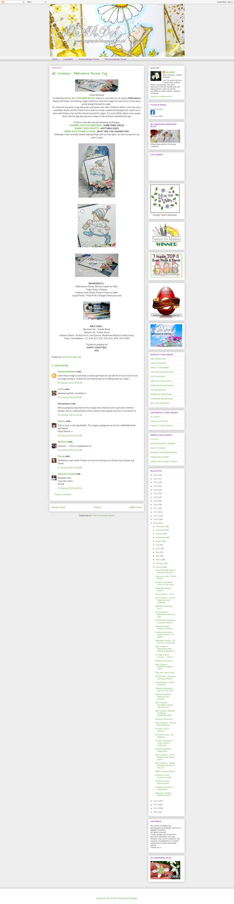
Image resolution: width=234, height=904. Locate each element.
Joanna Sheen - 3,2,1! (164, 594)
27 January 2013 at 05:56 (70, 467)
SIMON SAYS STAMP (159, 457)
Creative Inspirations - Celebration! (164, 788)
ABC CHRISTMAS (158, 359)
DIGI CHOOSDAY (157, 376)
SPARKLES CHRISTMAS (161, 394)
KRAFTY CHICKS (157, 448)
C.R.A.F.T (154, 439)
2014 (155, 519)
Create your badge (156, 116)
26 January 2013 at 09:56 (70, 397)
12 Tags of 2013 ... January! (163, 730)
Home (55, 59)
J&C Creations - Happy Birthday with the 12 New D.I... (165, 765)
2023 (155, 486)
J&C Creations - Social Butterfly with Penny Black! (164, 757)
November (160, 530)
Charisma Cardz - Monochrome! (162, 782)
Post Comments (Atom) (103, 515)
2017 (155, 508)
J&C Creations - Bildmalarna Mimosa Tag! (165, 614)
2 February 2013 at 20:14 (70, 488)
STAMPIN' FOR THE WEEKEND (85, 125)
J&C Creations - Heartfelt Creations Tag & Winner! (164, 704)
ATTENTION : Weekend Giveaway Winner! (165, 677)
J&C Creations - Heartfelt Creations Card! (164, 666)
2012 (155, 801)
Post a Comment (63, 494)
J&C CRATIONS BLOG (82, 98)
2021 (155, 493)
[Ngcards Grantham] (152, 114)
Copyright (68, 59)
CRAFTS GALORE (158, 363)
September (161, 537)
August (159, 541)
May (158, 552)
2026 (155, 475)
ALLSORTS (155, 417)
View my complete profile (161, 96)
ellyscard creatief (66, 474)
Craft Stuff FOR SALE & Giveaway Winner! (165, 571)
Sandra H (62, 442)
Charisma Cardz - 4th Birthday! (164, 736)
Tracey (61, 456)
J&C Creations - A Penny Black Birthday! (165, 724)
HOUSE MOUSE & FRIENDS (162, 444)
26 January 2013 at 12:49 (70, 415)
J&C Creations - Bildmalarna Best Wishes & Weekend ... (165, 648)
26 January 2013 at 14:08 (70, 435)
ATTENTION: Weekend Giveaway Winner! (165, 621)
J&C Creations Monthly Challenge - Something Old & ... (165, 713)
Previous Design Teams (115, 59)
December (160, 526)
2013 (155, 523)
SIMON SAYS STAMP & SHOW (79, 131)
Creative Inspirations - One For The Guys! (164, 583)
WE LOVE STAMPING (159, 403)
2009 (155, 812)
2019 (155, 501)
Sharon (61, 421)
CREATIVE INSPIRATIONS (161, 372)
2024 (155, 482)
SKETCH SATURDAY (159, 421)
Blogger (133, 898)
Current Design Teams (89, 59)
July (158, 545)
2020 (155, 497)
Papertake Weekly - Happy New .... (163, 750)
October (159, 534)
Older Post (135, 507)
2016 (155, 512)
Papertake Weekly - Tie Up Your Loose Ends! (165, 641)
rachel (61, 389)
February (160, 563)
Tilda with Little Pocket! (165, 672)
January (159, 567)
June (158, 548)
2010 (155, 808)
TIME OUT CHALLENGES (161, 425)
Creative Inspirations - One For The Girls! (164, 689)
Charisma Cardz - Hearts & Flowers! (164, 627)
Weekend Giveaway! (164, 661)
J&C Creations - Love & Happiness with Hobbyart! (165, 600)
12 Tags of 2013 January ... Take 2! (164, 656)
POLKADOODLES (158, 390)
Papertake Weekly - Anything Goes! (163, 794)
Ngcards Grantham (156, 109)
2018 (155, 504)
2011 (155, 804)
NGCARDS (170, 72)
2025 (155, 479)
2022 (155, 490)
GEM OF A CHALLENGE (160, 381)
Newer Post (58, 507)
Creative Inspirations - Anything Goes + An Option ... (164, 634)
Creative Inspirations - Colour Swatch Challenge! (164, 743)
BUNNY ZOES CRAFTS (87, 128)
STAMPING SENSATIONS (161, 399)
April (158, 556)
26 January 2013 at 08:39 (70, 383)
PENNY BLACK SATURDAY (162, 385)
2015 (155, 516)
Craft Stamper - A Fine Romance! (164, 683)
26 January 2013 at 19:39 (70, 450)
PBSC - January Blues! (165, 771)
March (159, 559)
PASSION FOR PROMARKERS (163, 452)
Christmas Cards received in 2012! (163, 776)
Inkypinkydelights (67, 371)
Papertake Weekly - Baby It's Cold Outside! (163, 696)
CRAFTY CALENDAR (159, 368)
